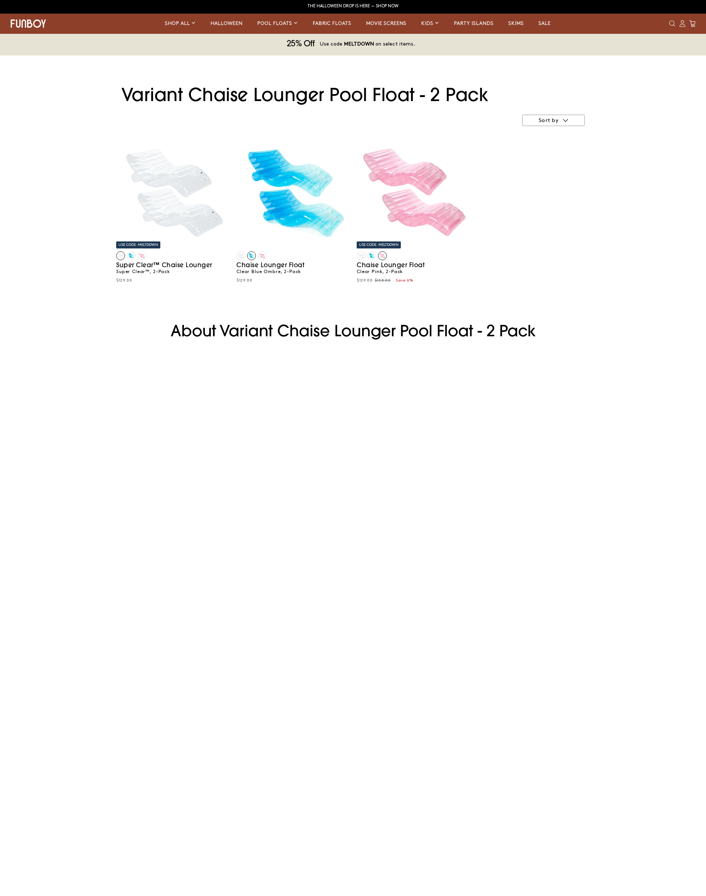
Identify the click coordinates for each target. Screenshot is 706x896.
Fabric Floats (332, 23)
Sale (544, 23)
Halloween (226, 23)
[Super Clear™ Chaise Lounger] (120, 255)
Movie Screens (386, 23)
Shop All (178, 23)
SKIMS (516, 23)
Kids (428, 23)
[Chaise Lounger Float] (131, 255)
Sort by (549, 120)
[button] (672, 23)
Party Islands (473, 23)
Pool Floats (275, 23)
